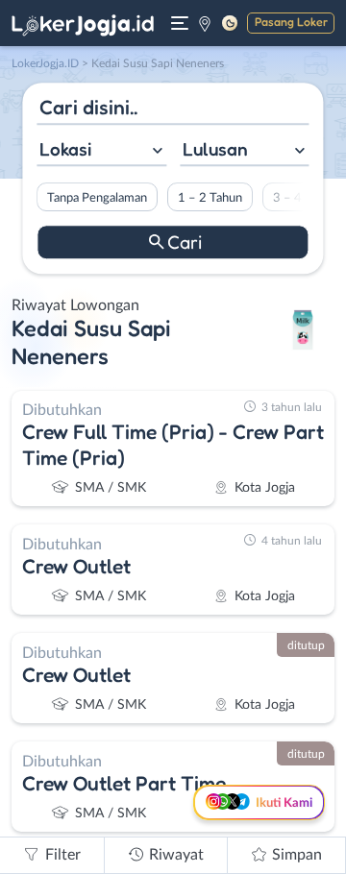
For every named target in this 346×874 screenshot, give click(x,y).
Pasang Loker (291, 21)
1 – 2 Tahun (210, 198)
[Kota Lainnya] (204, 23)
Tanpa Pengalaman (97, 198)
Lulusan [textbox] (215, 148)
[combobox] (101, 151)
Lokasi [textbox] (65, 148)
